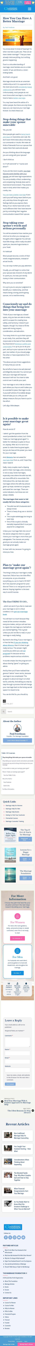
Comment (9, 1035)
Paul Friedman (7, 782)
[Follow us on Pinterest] (23, 1237)
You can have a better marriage (14, 195)
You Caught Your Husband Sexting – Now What (22, 1148)
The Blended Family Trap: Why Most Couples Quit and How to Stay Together (22, 1176)
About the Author (7, 779)
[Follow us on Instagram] (15, 1237)
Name (7, 1049)
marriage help (8, 460)
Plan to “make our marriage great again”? (14, 772)
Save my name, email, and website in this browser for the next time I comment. (18, 1077)
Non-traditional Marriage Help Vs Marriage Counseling (21, 1135)
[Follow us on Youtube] (19, 1237)
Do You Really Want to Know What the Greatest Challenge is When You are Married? (22, 1205)
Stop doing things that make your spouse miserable (17, 757)
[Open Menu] (29, 8)
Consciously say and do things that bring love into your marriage (18, 764)
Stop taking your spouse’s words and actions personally (18, 761)
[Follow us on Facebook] (6, 1237)
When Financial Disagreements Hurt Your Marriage (21, 1191)
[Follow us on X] (10, 1237)
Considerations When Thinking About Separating (21, 1162)
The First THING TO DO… (10, 775)
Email (7, 1058)
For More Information (8, 789)
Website (8, 1066)
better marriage (19, 98)
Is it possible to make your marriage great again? (16, 768)
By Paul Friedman (8, 27)
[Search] (3, 711)
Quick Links (7, 785)
